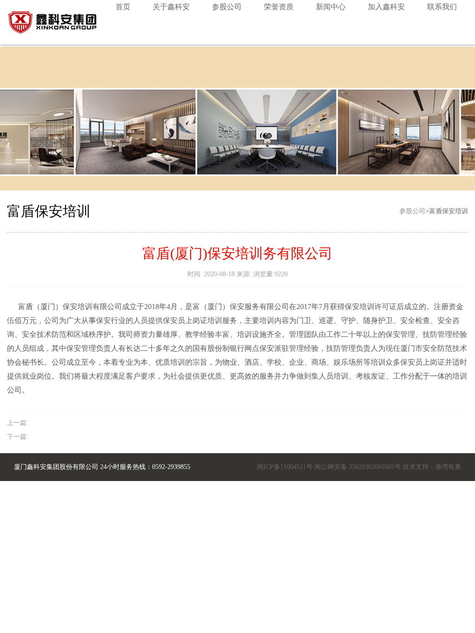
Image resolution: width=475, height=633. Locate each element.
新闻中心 (331, 7)
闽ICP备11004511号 (285, 466)
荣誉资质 (279, 7)
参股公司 (227, 7)
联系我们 (442, 7)
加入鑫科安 (386, 7)
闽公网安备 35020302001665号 (358, 466)
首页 (123, 7)
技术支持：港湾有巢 (431, 466)
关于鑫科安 (171, 7)
